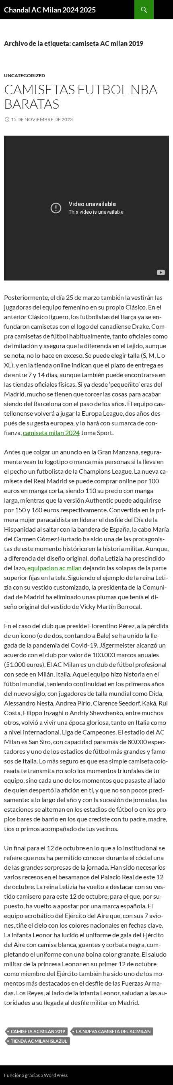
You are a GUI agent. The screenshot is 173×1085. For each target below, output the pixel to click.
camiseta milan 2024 (51, 432)
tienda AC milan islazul (39, 1041)
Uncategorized (24, 75)
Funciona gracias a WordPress (36, 1075)
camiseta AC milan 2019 (38, 1031)
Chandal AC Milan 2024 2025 (50, 9)
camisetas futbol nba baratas (80, 96)
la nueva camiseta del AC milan (113, 1031)
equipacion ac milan (54, 567)
